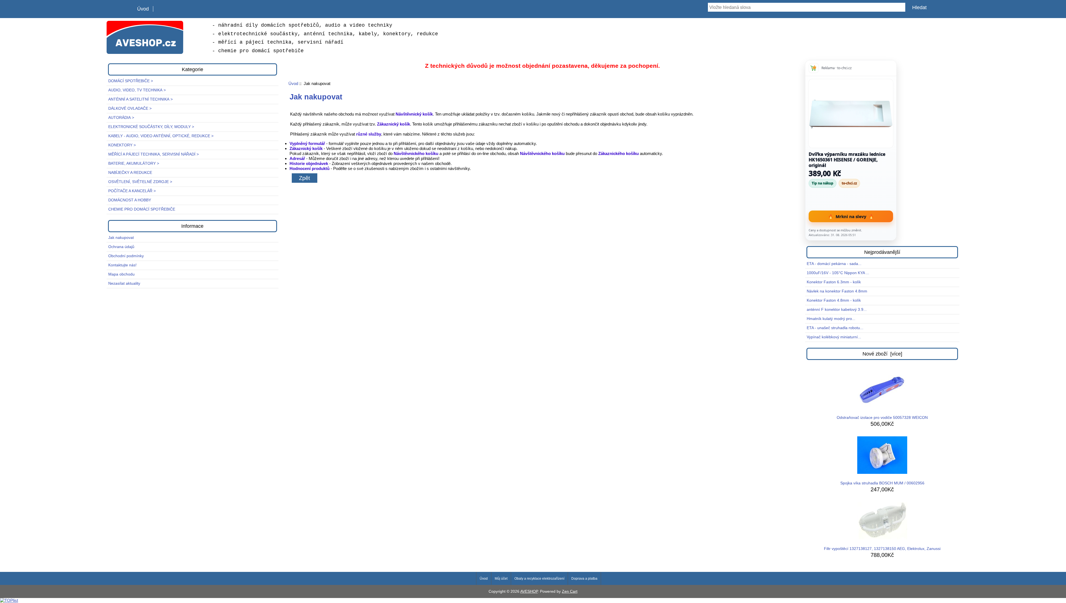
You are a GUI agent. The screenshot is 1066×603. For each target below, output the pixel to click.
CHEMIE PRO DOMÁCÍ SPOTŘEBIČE (141, 209)
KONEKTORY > (122, 145)
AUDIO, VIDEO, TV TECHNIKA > (137, 90)
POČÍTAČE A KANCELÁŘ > (132, 191)
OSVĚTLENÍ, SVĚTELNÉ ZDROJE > (140, 182)
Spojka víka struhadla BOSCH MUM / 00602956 (882, 483)
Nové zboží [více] (882, 354)
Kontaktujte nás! (122, 265)
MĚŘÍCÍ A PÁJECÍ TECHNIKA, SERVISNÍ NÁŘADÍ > (153, 154)
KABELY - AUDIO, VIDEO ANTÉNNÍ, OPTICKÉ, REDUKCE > (160, 136)
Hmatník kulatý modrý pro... (831, 319)
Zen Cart (569, 591)
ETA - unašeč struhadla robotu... (835, 328)
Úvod (143, 9)
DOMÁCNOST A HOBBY (129, 200)
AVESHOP (529, 591)
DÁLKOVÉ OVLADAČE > (130, 108)
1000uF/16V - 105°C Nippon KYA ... (838, 273)
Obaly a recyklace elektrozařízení (539, 579)
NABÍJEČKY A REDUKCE (130, 173)
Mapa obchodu (121, 274)
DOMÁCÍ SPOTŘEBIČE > (130, 81)
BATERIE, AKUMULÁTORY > (133, 163)
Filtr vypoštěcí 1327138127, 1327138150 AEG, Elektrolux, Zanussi (882, 549)
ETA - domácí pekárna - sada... (834, 264)
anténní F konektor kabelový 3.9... (837, 309)
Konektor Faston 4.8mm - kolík (834, 300)
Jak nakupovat (121, 238)
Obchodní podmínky (126, 256)
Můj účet (501, 579)
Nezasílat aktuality (124, 283)
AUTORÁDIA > (121, 118)
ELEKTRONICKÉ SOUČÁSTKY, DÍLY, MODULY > (151, 127)
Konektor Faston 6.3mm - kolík (834, 282)
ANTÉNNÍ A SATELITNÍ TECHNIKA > (140, 99)
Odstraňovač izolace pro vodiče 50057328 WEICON (882, 418)
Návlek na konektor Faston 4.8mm (837, 291)
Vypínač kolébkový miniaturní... (834, 337)
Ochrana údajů (121, 247)
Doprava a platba (584, 579)
